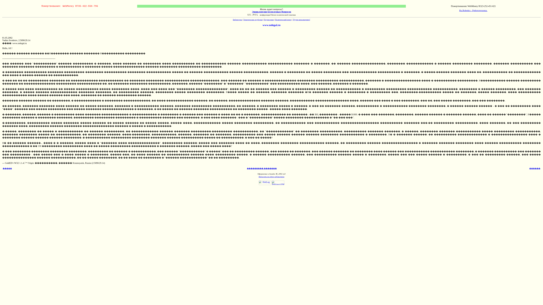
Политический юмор (283, 20)
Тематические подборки (253, 20)
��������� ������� (262, 168)
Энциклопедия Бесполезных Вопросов (271, 12)
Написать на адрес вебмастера (271, 177)
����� (7, 168)
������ (534, 168)
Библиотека (237, 20)
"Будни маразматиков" (301, 20)
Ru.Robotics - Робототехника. (473, 10)
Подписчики (269, 20)
